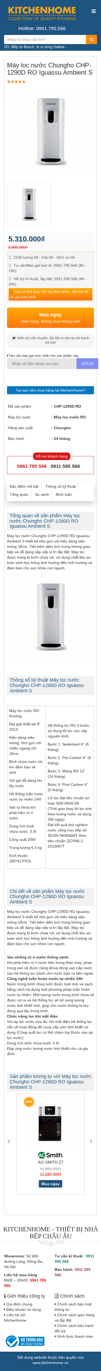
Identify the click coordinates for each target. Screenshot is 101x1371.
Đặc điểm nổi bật (24, 486)
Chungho (62, 428)
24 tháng (62, 438)
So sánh (42, 494)
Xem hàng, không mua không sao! (50, 317)
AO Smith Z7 (47, 1162)
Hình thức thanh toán (75, 1336)
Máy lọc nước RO (70, 417)
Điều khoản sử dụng (23, 1309)
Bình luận (64, 494)
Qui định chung (19, 1304)
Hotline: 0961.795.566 (42, 28)
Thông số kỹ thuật (60, 486)
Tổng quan (19, 494)
